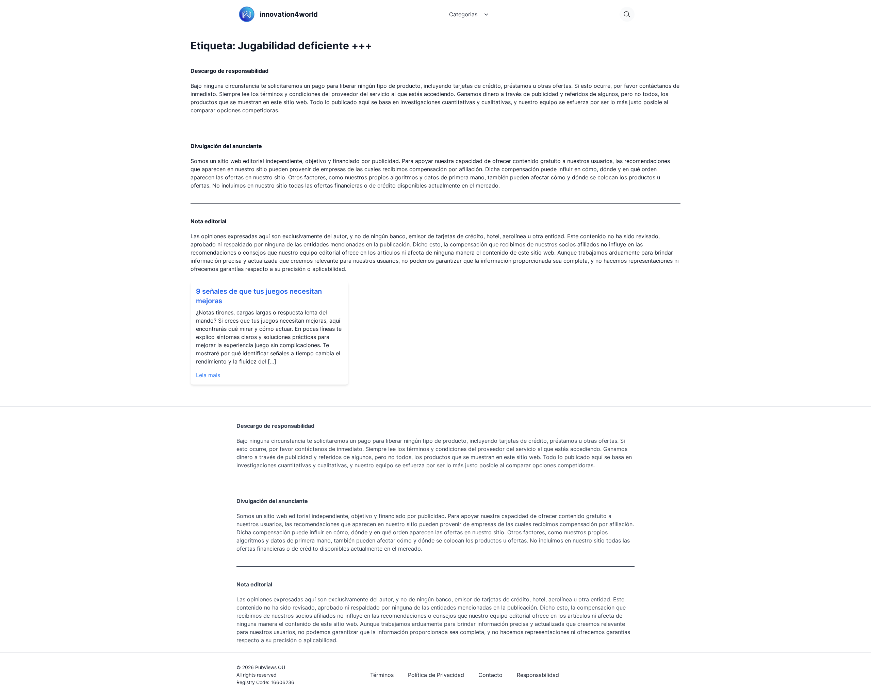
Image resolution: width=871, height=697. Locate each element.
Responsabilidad (538, 674)
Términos (382, 674)
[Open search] (627, 14)
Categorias (463, 14)
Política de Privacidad (436, 674)
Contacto (490, 674)
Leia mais (208, 375)
